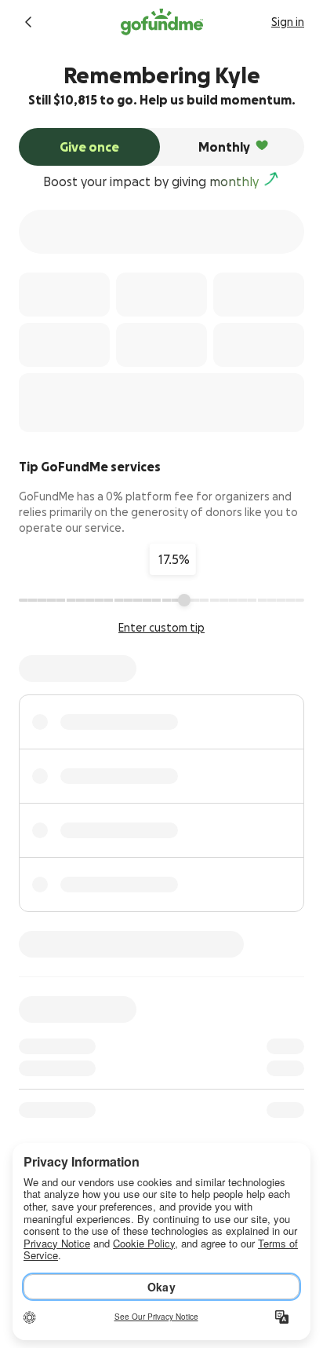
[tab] (89, 147)
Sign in (287, 22)
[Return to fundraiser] (28, 22)
